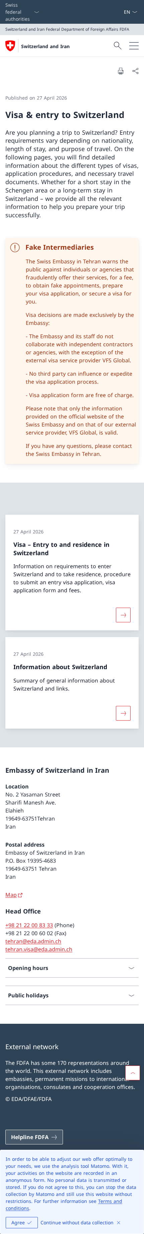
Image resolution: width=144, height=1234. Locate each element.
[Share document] (135, 71)
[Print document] (120, 71)
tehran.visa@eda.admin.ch (38, 949)
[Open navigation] (134, 45)
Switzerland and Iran (45, 46)
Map (11, 894)
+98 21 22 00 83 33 (29, 925)
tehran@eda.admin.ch (33, 941)
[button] (132, 1073)
